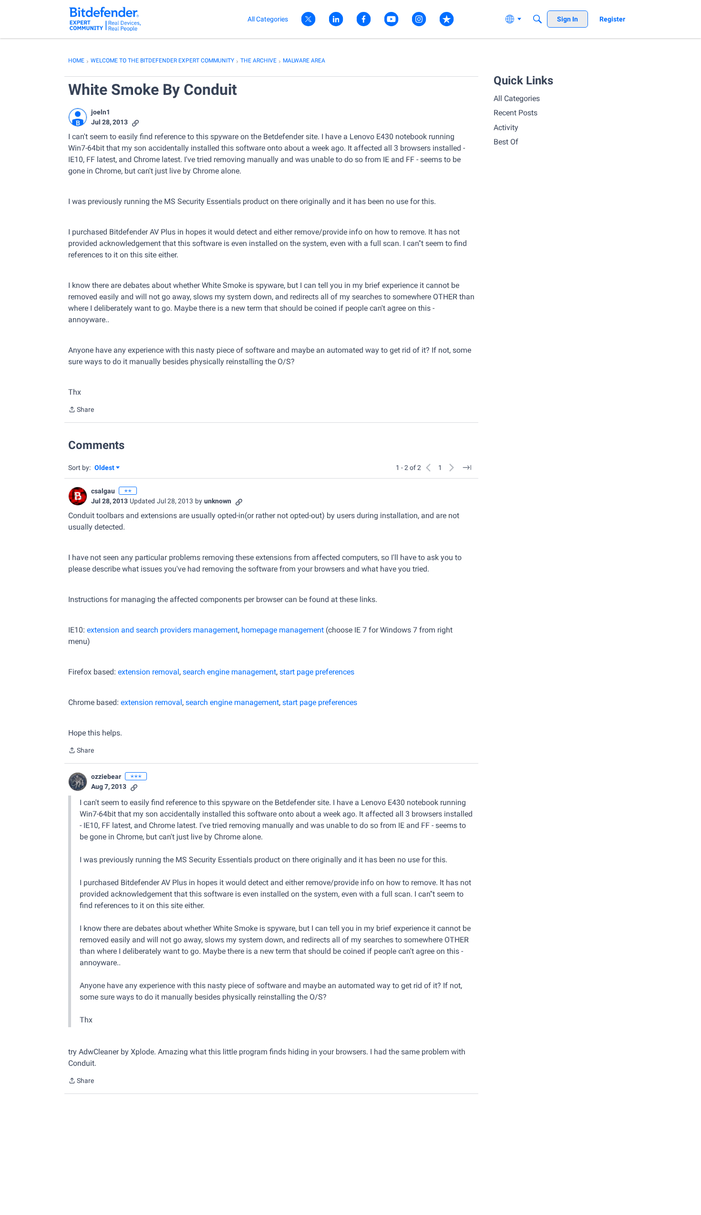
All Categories (517, 98)
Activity (506, 127)
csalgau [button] (103, 491)
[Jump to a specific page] (466, 467)
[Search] (537, 19)
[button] (77, 117)
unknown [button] (217, 501)
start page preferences (316, 671)
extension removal (148, 671)
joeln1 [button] (100, 112)
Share (81, 410)
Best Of (506, 141)
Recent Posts (515, 112)
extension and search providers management (162, 629)
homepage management (282, 629)
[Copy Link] (135, 122)
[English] (105, 18)
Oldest (104, 468)
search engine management (229, 671)
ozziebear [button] (106, 776)
